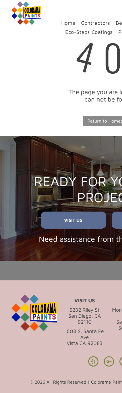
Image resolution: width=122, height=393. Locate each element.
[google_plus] (109, 362)
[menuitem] (68, 22)
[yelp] (93, 362)
